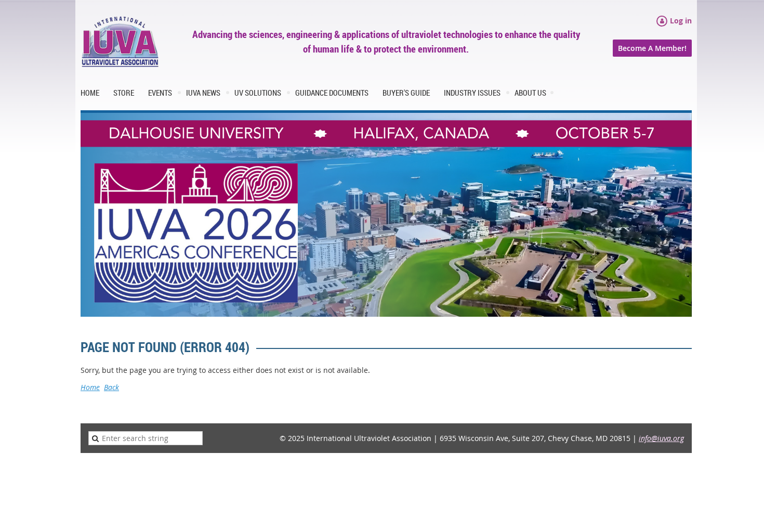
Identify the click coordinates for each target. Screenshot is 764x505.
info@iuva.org (661, 438)
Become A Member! (652, 48)
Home (90, 387)
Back (111, 387)
